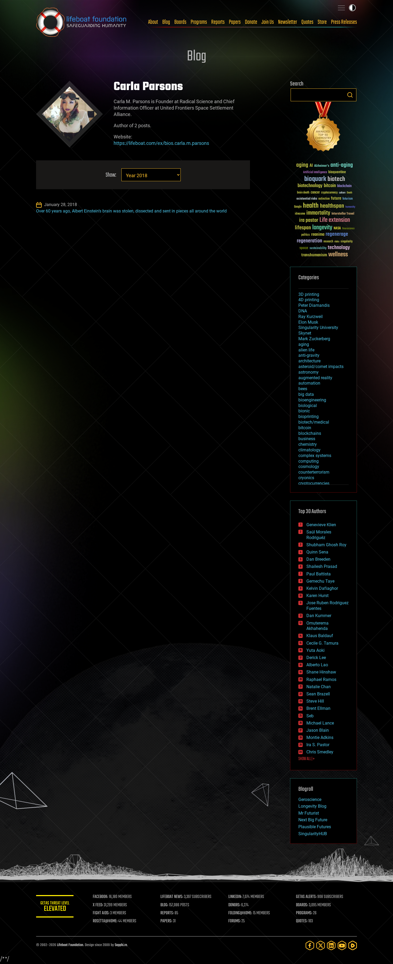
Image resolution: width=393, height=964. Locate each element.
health (311, 206)
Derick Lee (316, 657)
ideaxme (300, 214)
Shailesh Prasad (321, 566)
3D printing (308, 294)
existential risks (306, 199)
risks (336, 241)
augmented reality (315, 377)
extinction (324, 199)
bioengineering (312, 399)
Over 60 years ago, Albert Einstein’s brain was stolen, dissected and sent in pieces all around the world (131, 211)
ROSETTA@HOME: (105, 921)
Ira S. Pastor (317, 744)
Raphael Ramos (321, 679)
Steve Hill (315, 701)
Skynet (304, 333)
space (303, 248)
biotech (336, 179)
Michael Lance (320, 723)
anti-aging (341, 165)
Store (322, 22)
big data (306, 394)
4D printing (308, 299)
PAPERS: (166, 921)
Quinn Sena (317, 552)
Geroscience (309, 799)
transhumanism (314, 255)
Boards (180, 22)
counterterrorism (313, 472)
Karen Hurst (317, 595)
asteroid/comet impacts (321, 366)
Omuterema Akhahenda (317, 626)
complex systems (314, 455)
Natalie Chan (318, 686)
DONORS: (234, 905)
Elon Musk (308, 322)
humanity (350, 207)
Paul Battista (318, 573)
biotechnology (310, 186)
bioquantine (337, 172)
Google (298, 207)
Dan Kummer (318, 615)
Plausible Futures (314, 826)
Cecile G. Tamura (322, 643)
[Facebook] (310, 945)
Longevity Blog (312, 806)
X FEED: (98, 905)
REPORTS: (167, 913)
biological (307, 405)
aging (302, 165)
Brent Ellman (318, 708)
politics (305, 235)
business (306, 438)
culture (342, 192)
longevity (322, 227)
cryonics (306, 477)
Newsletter (287, 22)
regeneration (309, 241)
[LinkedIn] (331, 945)
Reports (218, 22)
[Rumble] (352, 945)
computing (308, 461)
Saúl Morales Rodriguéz (318, 534)
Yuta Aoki (315, 650)
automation (309, 383)
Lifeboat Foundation (70, 945)
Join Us (267, 22)
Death (349, 192)
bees (302, 388)
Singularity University (318, 327)
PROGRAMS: (304, 913)
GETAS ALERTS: (306, 896)
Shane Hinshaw (321, 672)
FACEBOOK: (100, 896)
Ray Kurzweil (310, 316)
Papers (235, 22)
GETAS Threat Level (54, 907)
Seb (310, 715)
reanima (317, 234)
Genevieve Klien (321, 524)
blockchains (309, 433)
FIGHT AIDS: (101, 913)
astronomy (308, 372)
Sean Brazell (318, 693)
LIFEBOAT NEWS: (171, 896)
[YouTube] (342, 945)
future (336, 198)
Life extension (334, 220)
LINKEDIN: (235, 896)
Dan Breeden (318, 559)
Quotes (307, 22)
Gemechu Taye (320, 581)
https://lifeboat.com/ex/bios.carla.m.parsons (161, 143)
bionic (304, 410)
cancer (315, 193)
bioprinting (308, 416)
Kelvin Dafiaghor (322, 588)
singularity (347, 241)
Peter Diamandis (314, 305)
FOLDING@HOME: (240, 913)
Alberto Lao (317, 664)
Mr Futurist (308, 813)
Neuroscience (348, 228)
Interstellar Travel (343, 214)
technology (339, 248)
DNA (302, 310)
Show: (111, 175)
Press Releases (344, 22)
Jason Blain (317, 730)
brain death (303, 193)
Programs (199, 22)
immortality (318, 213)
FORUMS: (234, 921)
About (153, 22)
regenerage (337, 234)
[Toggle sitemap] (341, 7)
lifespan (303, 228)
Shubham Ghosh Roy (326, 544)
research (328, 241)
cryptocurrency (329, 193)
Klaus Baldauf (319, 635)
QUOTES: (301, 921)
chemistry (307, 444)
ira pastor (308, 220)
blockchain (344, 186)
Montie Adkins (319, 737)
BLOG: (164, 905)
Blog (166, 22)
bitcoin (330, 186)
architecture (309, 360)
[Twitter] (320, 945)
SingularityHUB (312, 833)
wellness (338, 254)
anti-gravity (308, 355)
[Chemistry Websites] (323, 128)
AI (311, 165)
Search (350, 94)
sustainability (318, 248)
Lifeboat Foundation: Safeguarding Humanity (81, 22)
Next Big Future (312, 819)
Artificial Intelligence (315, 172)
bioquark (315, 179)
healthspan (332, 206)
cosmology (308, 466)
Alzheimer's (321, 166)
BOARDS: (302, 905)
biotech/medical (313, 422)
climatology (309, 449)
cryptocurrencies (313, 483)
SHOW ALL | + (306, 759)
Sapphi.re (121, 945)
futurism (347, 199)
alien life (306, 350)
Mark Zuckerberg (314, 338)
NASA (337, 228)
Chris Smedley (319, 751)
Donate (251, 22)
